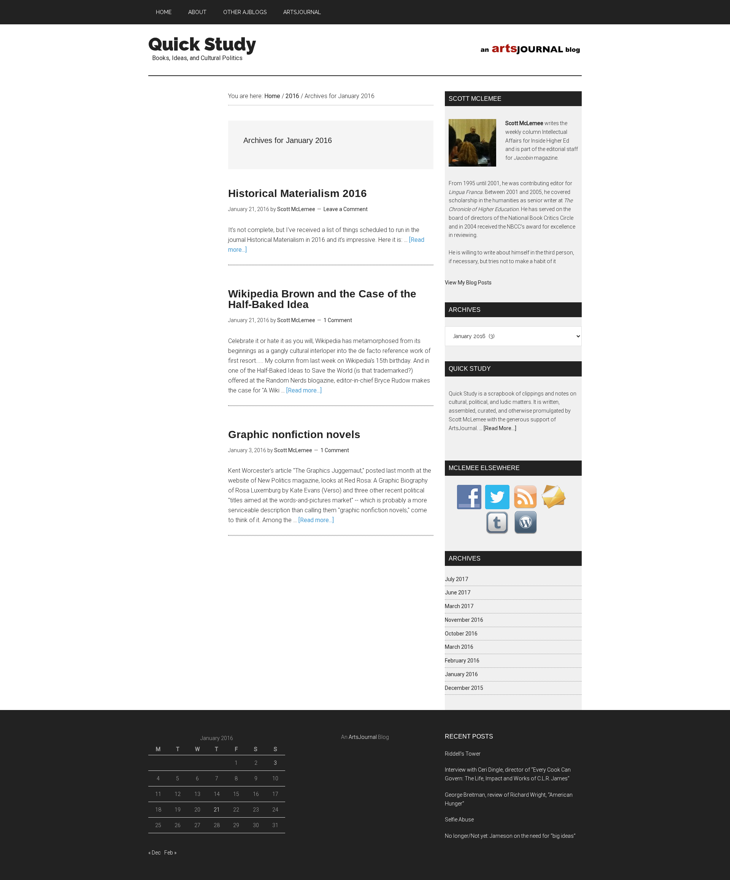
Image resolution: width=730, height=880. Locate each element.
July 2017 (456, 579)
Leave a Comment (346, 209)
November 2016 (464, 620)
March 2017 (459, 606)
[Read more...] (304, 390)
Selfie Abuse (459, 819)
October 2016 (461, 634)
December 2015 (464, 688)
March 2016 (459, 647)
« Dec (154, 853)
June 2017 (457, 592)
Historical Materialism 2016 (297, 193)
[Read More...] (500, 428)
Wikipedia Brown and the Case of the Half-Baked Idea (322, 299)
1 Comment (338, 320)
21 (217, 810)
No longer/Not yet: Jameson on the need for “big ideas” (510, 836)
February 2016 (462, 661)
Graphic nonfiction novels (294, 434)
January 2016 (461, 674)
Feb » (170, 853)
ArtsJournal (363, 737)
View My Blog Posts (468, 283)
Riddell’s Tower (463, 754)
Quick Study (202, 44)
